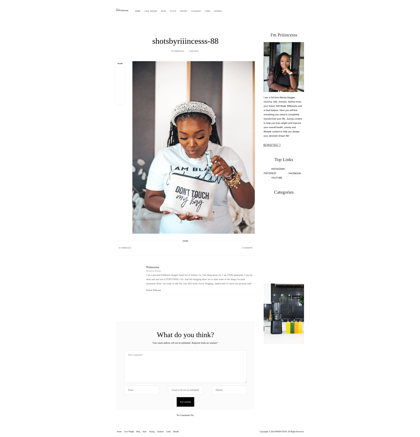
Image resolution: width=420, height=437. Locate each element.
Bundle (218, 11)
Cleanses (196, 11)
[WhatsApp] (120, 92)
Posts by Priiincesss (153, 290)
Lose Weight (151, 11)
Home (138, 11)
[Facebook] (120, 70)
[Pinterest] (120, 85)
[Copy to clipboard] (120, 100)
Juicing (183, 11)
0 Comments (247, 248)
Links (207, 11)
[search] (227, 11)
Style (173, 11)
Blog (163, 11)
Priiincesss (179, 51)
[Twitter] (120, 77)
